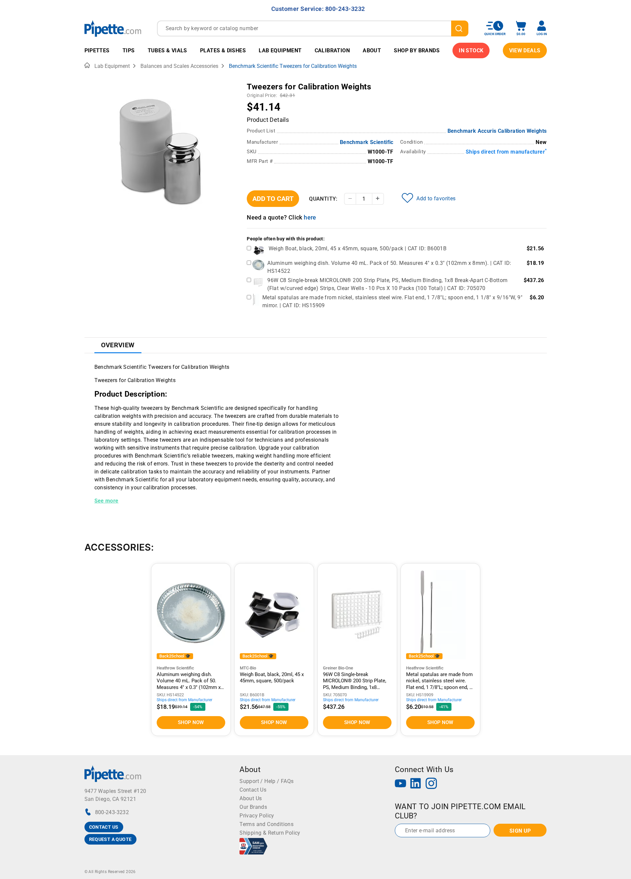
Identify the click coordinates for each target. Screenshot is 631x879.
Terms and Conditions (266, 824)
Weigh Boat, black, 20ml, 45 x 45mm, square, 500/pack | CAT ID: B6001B (358, 248)
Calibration (332, 50)
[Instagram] (431, 784)
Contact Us (252, 790)
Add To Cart (272, 199)
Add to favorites (435, 198)
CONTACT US (104, 827)
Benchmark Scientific (367, 142)
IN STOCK (471, 50)
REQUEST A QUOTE (110, 839)
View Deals (525, 50)
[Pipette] (112, 28)
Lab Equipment (280, 50)
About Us (250, 798)
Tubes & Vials (167, 50)
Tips (129, 50)
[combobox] (312, 28)
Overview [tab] (118, 345)
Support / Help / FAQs (266, 781)
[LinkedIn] (415, 784)
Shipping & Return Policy (269, 833)
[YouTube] (400, 784)
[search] (459, 28)
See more (106, 501)
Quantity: (323, 199)
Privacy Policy (256, 815)
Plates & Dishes (223, 50)
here (310, 217)
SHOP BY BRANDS (417, 50)
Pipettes (97, 50)
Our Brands (253, 807)
